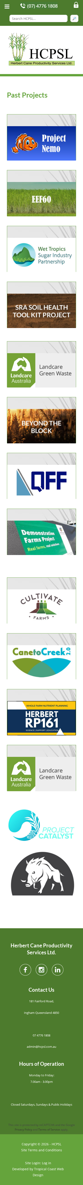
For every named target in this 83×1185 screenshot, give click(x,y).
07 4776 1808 (41, 1035)
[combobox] (38, 18)
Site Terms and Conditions (41, 1150)
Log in (46, 1163)
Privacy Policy (23, 1129)
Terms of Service (49, 1129)
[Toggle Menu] (7, 6)
